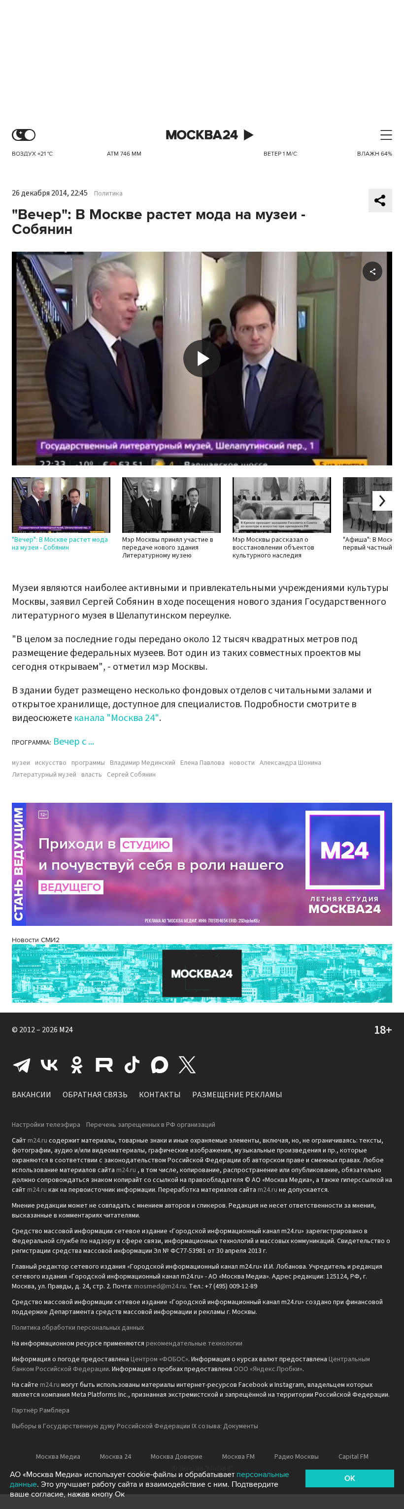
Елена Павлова (202, 762)
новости (242, 762)
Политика (108, 193)
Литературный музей (44, 774)
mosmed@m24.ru (160, 1286)
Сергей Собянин (131, 774)
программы (88, 762)
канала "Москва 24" (116, 718)
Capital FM (353, 1457)
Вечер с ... (73, 742)
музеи (21, 762)
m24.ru (37, 1141)
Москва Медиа (58, 1457)
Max (159, 1065)
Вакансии (31, 1094)
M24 (66, 1029)
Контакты (160, 1094)
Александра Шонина (290, 762)
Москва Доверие (176, 1457)
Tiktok (132, 1065)
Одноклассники (77, 1065)
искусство (51, 762)
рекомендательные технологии (194, 1343)
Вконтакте (49, 1065)
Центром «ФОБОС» (159, 1359)
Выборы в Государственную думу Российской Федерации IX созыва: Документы (135, 1426)
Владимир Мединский (142, 762)
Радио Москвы (296, 1457)
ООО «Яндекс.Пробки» (268, 1369)
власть (91, 774)
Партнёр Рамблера (40, 1410)
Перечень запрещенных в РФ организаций (150, 1125)
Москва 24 (202, 135)
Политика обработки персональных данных (78, 1328)
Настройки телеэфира (46, 1125)
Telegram (22, 1065)
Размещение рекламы (237, 1094)
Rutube (104, 1065)
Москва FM (238, 1457)
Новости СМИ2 (36, 940)
